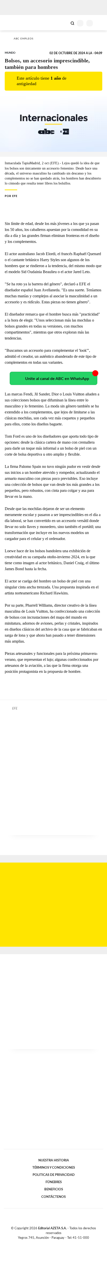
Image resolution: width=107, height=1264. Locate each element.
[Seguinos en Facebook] (46, 1243)
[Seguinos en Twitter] (52, 1243)
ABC (13, 22)
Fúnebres (54, 1182)
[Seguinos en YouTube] (57, 1243)
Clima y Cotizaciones (64, 22)
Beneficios (53, 1189)
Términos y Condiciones (53, 1167)
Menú (100, 23)
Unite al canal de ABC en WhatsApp (57, 379)
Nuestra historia (53, 1160)
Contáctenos (53, 1196)
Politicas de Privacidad (54, 1174)
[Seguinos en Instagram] (62, 1243)
